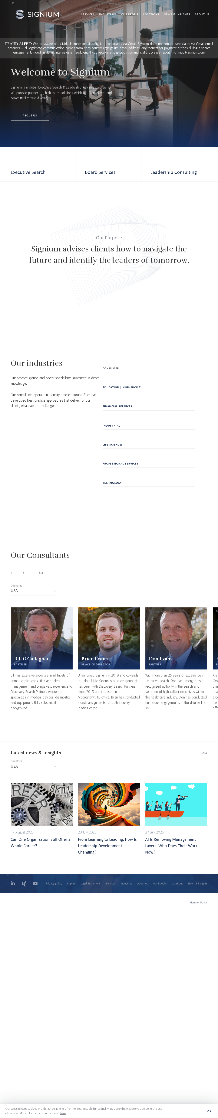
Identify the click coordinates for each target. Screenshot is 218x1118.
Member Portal (198, 902)
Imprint (71, 883)
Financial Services (117, 406)
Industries (108, 14)
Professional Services (121, 463)
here (63, 1113)
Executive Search (28, 172)
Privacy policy (54, 883)
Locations (151, 14)
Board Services (100, 172)
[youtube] (35, 883)
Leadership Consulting (173, 172)
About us (202, 14)
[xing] (24, 883)
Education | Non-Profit (122, 387)
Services (88, 14)
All (41, 573)
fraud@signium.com (191, 52)
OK (209, 1111)
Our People (130, 14)
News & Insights (177, 14)
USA (32, 591)
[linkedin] (13, 883)
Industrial (111, 425)
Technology (112, 483)
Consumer (111, 368)
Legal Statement (90, 883)
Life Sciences (113, 444)
